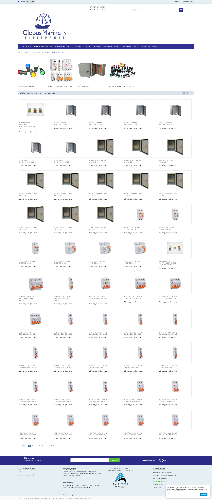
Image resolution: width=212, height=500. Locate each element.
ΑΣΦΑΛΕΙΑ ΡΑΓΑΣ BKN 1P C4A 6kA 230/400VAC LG (168, 366)
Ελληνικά (31, 2)
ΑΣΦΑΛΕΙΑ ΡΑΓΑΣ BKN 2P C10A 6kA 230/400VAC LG (133, 400)
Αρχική (20, 52)
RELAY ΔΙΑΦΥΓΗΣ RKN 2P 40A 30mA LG (167, 228)
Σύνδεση (20, 472)
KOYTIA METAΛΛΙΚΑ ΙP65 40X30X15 (98, 195)
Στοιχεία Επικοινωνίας (148, 46)
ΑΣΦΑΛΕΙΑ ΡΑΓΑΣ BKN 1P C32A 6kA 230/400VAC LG (98, 366)
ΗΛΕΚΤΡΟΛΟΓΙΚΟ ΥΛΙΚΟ (43, 46)
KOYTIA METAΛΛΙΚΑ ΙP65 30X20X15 (28, 195)
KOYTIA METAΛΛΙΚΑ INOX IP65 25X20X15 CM (28, 161)
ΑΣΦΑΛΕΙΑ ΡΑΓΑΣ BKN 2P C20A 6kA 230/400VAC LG (63, 434)
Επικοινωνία (157, 488)
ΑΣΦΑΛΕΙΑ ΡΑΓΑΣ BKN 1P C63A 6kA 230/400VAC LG (63, 400)
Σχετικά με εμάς (158, 484)
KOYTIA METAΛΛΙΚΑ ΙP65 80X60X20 (98, 228)
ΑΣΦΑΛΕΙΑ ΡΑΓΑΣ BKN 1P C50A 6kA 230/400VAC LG (28, 400)
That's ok (203, 495)
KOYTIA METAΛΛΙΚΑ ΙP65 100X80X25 (133, 161)
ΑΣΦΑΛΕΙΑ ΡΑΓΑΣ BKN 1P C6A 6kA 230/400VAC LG (98, 400)
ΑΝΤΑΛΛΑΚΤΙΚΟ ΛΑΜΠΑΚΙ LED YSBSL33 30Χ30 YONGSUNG (167, 263)
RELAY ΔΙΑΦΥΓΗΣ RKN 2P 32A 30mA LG (132, 228)
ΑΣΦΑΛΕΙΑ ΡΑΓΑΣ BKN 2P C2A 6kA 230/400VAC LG (133, 434)
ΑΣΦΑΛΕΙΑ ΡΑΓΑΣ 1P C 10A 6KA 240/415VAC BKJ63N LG (62, 298)
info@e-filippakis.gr (159, 481)
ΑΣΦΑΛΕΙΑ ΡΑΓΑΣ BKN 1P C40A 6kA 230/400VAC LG (133, 366)
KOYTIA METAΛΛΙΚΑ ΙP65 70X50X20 (63, 228)
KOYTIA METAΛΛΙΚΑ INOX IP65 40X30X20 (61, 124)
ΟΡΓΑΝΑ (88, 46)
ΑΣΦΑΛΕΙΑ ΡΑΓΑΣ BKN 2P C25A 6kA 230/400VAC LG (98, 434)
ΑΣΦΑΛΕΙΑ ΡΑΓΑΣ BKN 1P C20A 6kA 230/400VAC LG (168, 333)
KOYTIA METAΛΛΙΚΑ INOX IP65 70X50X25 (61, 161)
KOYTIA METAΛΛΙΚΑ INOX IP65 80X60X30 (166, 124)
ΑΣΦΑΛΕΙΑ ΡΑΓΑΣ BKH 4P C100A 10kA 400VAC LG (133, 297)
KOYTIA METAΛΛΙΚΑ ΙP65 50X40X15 (133, 195)
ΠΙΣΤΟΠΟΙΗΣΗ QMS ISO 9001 (118, 468)
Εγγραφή (114, 460)
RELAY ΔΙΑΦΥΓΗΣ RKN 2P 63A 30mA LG (27, 262)
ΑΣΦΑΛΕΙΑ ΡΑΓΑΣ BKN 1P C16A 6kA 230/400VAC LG (98, 333)
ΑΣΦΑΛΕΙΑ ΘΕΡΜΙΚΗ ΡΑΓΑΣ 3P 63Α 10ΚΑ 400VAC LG (26, 298)
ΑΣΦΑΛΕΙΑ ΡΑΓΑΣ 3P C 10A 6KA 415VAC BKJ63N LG (98, 298)
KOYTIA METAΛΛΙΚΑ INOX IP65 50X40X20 (96, 124)
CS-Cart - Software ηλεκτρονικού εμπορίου (76, 498)
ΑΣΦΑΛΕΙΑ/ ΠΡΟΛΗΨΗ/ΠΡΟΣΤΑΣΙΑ (106, 46)
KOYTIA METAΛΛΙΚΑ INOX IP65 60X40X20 (131, 124)
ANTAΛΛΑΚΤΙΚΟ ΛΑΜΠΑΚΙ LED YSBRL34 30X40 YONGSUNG (28, 125)
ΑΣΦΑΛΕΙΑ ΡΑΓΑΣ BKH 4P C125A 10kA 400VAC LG (168, 297)
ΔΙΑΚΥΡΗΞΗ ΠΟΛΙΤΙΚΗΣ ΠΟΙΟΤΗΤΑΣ (120, 470)
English (22, 2)
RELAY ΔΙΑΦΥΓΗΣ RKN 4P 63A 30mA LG (132, 262)
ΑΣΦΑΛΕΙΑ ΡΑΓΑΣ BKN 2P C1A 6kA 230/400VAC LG (28, 434)
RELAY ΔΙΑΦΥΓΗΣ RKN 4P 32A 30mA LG (62, 262)
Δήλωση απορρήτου (69, 495)
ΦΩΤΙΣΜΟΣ (77, 46)
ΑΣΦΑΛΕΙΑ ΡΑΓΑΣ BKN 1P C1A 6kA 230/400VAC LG (133, 333)
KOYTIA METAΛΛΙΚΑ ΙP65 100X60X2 (98, 161)
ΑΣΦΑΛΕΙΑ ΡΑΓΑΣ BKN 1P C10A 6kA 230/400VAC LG (63, 333)
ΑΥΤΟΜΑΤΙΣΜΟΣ (25, 46)
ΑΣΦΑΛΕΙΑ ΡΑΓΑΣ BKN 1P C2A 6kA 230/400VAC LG (63, 366)
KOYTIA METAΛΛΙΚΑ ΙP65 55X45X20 (168, 195)
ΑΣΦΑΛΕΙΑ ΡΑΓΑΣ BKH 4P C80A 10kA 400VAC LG (28, 333)
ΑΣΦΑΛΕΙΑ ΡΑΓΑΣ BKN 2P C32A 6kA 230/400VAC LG (168, 434)
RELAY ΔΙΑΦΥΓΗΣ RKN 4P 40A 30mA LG (97, 262)
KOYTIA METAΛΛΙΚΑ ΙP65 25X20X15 (168, 161)
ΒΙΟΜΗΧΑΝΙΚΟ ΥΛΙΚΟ (62, 46)
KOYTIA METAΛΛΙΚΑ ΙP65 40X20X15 (63, 195)
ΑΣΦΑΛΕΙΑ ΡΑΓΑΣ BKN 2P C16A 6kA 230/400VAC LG (168, 400)
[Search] (181, 10)
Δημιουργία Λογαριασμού (26, 475)
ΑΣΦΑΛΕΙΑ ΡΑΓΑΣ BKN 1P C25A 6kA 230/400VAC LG (28, 366)
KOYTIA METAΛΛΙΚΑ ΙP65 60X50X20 (28, 228)
